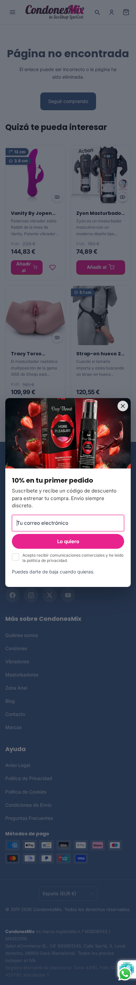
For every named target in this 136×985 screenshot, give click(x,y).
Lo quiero (68, 541)
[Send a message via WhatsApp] (125, 974)
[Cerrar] (123, 406)
